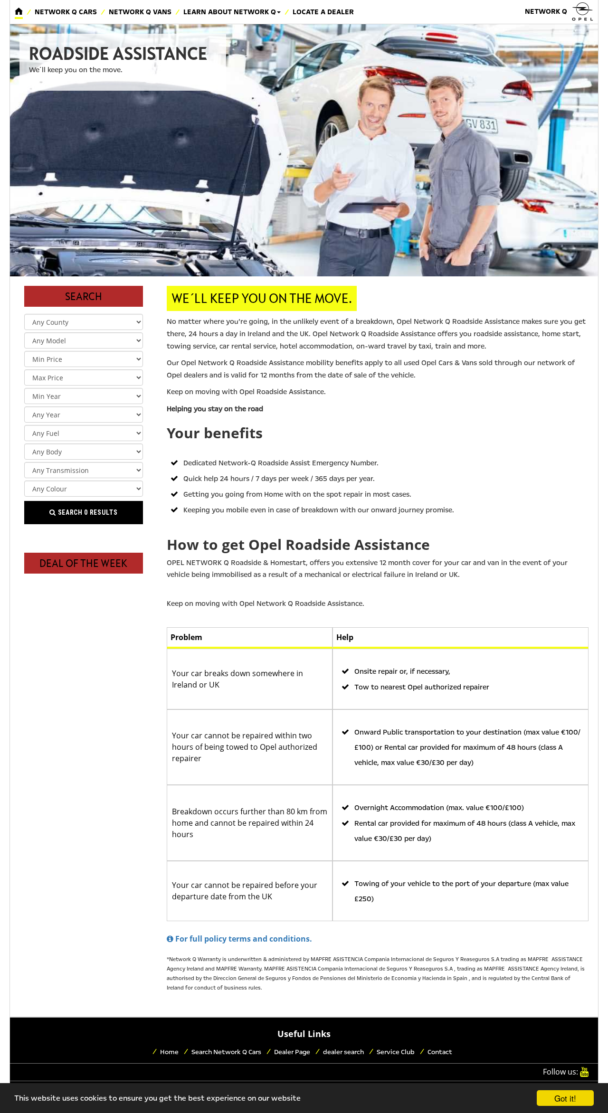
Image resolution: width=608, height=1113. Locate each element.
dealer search (343, 1051)
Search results (86, 512)
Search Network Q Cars (226, 1051)
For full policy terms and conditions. (242, 939)
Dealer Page (292, 1051)
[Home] (19, 12)
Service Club (396, 1051)
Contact (440, 1051)
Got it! (565, 1098)
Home (169, 1051)
